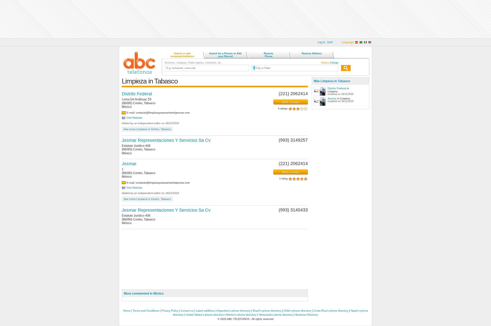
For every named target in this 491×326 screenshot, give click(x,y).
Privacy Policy (169, 310)
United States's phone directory (205, 314)
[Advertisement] (245, 19)
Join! (330, 42)
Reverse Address (312, 53)
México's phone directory (241, 314)
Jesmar (332, 98)
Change (334, 62)
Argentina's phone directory (233, 310)
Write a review (290, 102)
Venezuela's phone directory (276, 314)
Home (126, 310)
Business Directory (306, 314)
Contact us (187, 310)
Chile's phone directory (297, 310)
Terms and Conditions (146, 310)
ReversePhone (268, 55)
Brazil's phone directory (267, 310)
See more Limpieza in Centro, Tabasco (147, 129)
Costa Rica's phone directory (331, 310)
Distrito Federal (337, 88)
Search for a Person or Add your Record (225, 55)
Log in (321, 42)
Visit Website (134, 117)
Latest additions (205, 310)
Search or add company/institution (182, 55)
